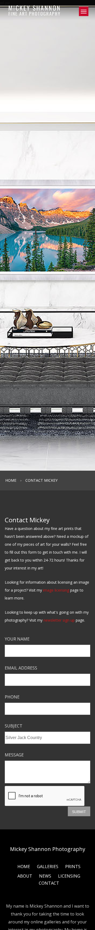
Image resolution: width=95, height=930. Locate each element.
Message (14, 755)
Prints (72, 866)
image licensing (56, 590)
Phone (12, 697)
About (24, 876)
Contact (49, 883)
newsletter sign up (59, 620)
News (45, 876)
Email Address (21, 668)
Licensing (69, 876)
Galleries (47, 866)
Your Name (17, 639)
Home (10, 480)
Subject (13, 726)
